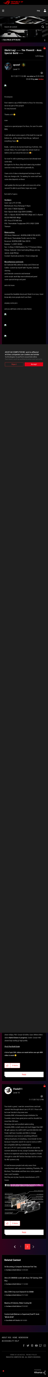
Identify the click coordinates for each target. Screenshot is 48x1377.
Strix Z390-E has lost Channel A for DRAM (18, 1292)
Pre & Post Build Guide (12, 1046)
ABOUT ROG (6, 1337)
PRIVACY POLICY (31, 1355)
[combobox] (24, 27)
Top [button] (3, 1371)
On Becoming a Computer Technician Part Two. (20, 1267)
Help (38, 11)
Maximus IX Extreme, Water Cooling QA (18, 1303)
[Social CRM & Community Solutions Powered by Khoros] (40, 1372)
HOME (14, 1337)
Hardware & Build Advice (13, 1270)
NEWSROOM (23, 1337)
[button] (7, 1065)
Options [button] (44, 40)
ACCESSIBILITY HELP (10, 1341)
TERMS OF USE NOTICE (17, 1355)
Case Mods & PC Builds (11, 40)
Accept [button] (34, 364)
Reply (24, 1074)
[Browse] (4, 11)
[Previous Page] (15, 1247)
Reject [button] (14, 364)
